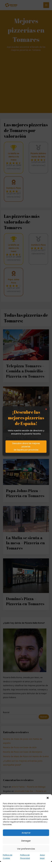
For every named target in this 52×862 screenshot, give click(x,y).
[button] (47, 797)
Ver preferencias (26, 848)
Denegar (26, 840)
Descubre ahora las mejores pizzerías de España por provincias (26, 446)
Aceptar (26, 832)
